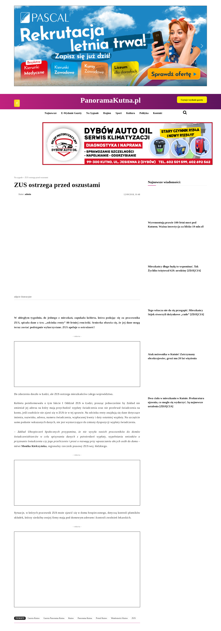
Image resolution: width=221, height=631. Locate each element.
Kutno (71, 618)
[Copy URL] (47, 307)
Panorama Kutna (85, 618)
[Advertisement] (77, 364)
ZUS (134, 618)
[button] (110, 46)
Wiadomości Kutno (119, 618)
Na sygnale (18, 177)
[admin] (16, 194)
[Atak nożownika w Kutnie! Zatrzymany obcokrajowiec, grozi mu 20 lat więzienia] (177, 335)
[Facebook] (17, 103)
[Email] (39, 307)
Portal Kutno (101, 618)
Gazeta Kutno (34, 618)
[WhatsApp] (32, 307)
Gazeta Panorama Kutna (54, 618)
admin (28, 194)
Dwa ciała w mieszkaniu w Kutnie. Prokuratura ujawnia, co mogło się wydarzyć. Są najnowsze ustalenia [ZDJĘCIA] (176, 402)
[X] (25, 307)
